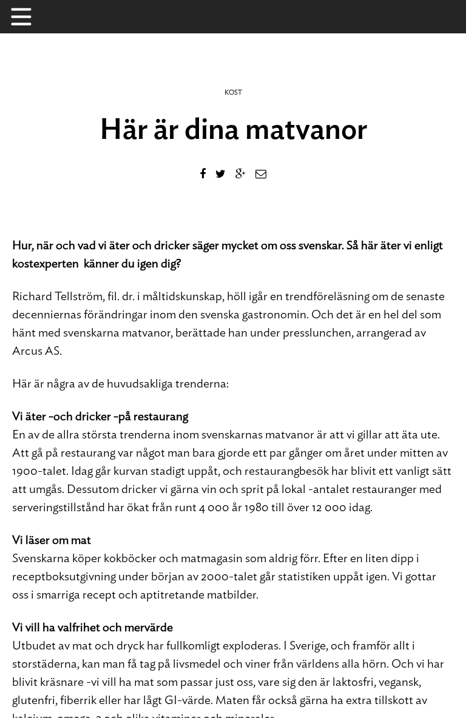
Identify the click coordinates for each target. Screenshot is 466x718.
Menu (27, 16)
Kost (233, 92)
